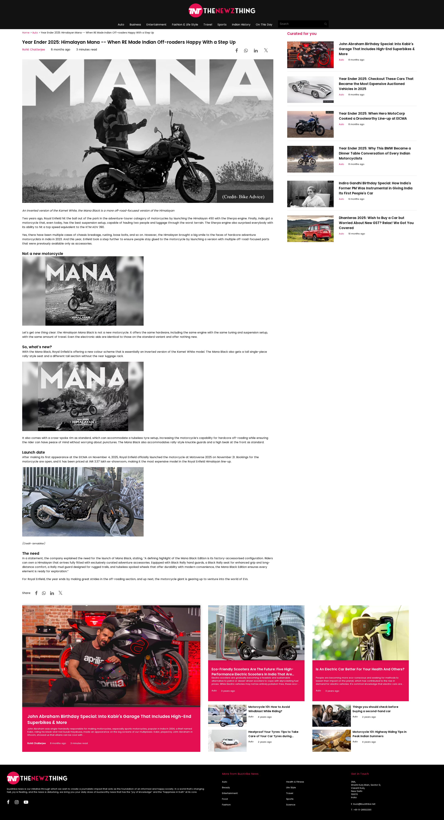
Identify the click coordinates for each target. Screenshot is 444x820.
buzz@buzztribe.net (364, 803)
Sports (222, 25)
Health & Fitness (295, 781)
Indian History (241, 25)
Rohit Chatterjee (33, 49)
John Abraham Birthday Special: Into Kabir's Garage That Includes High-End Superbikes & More (377, 49)
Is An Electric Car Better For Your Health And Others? (360, 669)
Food (225, 798)
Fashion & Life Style (185, 25)
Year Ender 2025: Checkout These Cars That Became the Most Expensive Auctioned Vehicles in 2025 (376, 83)
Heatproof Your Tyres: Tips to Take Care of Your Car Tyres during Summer (273, 736)
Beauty (226, 787)
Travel (207, 25)
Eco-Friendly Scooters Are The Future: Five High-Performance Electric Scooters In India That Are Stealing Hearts (252, 674)
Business (135, 25)
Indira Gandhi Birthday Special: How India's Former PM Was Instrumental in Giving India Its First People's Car (375, 188)
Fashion (226, 804)
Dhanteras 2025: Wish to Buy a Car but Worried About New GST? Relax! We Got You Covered (376, 223)
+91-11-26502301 (362, 809)
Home (25, 32)
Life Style (291, 787)
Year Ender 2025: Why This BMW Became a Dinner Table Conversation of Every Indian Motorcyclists (375, 153)
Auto (121, 25)
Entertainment (156, 25)
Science (290, 804)
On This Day (264, 25)
